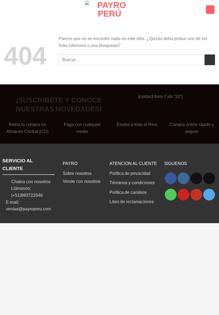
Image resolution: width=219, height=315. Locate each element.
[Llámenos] (171, 194)
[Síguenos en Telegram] (209, 194)
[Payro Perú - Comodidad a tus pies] (110, 9)
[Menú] (7, 9)
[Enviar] (210, 59)
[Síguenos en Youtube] (196, 194)
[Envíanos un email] (209, 178)
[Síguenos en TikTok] (196, 178)
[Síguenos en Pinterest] (183, 194)
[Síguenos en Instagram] (183, 178)
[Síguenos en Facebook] (171, 178)
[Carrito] (210, 9)
